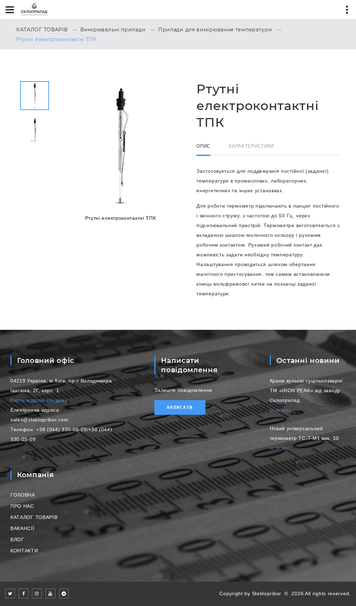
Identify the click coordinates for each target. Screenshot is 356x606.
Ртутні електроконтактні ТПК (56, 40)
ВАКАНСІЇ (22, 528)
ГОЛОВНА (22, 495)
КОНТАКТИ (24, 550)
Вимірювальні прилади (112, 30)
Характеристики (251, 146)
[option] (120, 150)
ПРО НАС (22, 506)
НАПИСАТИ (180, 407)
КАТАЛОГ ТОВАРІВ (42, 30)
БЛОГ (17, 539)
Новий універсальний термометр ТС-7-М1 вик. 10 (304, 433)
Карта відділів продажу (38, 400)
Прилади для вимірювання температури (215, 30)
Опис (203, 146)
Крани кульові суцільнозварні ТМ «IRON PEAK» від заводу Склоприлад (306, 390)
